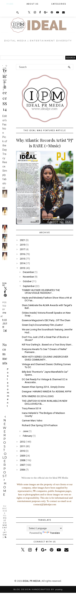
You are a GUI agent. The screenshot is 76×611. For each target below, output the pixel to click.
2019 (22, 244)
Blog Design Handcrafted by (38, 589)
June (25, 431)
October (27, 281)
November (28, 276)
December (28, 272)
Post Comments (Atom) (4, 527)
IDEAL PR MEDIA (32, 581)
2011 (22, 446)
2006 (22, 469)
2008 (22, 460)
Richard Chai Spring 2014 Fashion (40, 425)
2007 (22, 464)
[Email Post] (4, 330)
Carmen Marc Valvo (32, 420)
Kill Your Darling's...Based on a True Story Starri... (47, 344)
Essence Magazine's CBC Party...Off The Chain (46, 320)
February (27, 435)
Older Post (4, 465)
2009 (22, 455)
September (29, 286)
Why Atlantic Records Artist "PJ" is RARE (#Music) (44, 142)
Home (10, 4)
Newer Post (5, 435)
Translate (55, 533)
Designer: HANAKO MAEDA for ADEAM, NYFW (46, 391)
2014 (22, 263)
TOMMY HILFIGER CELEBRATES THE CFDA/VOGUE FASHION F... (41, 291)
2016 (22, 254)
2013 (22, 268)
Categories (58, 4)
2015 (22, 258)
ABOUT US (32, 4)
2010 (22, 451)
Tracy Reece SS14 (31, 408)
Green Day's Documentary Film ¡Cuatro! (42, 325)
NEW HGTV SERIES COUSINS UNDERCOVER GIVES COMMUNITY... (45, 358)
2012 (22, 441)
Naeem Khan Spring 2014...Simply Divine (43, 387)
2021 (22, 240)
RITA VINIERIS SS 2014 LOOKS (38, 396)
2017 (22, 249)
